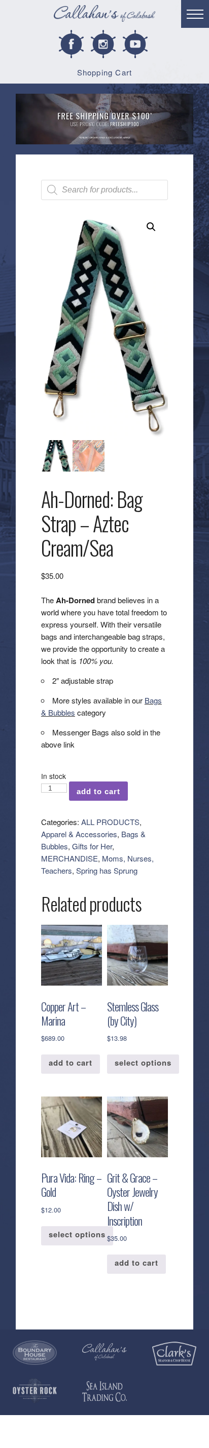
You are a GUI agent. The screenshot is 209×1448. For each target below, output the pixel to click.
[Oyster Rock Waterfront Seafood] (35, 1390)
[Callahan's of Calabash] (104, 1352)
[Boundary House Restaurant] (35, 1353)
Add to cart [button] (70, 1062)
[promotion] (104, 119)
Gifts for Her (92, 846)
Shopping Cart (104, 72)
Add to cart (98, 791)
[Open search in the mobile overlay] (104, 190)
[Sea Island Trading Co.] (104, 1391)
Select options (143, 1062)
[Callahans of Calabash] (104, 15)
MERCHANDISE (69, 858)
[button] (151, 227)
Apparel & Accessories (79, 834)
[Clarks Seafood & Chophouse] (174, 1354)
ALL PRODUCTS (110, 821)
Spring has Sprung (106, 870)
